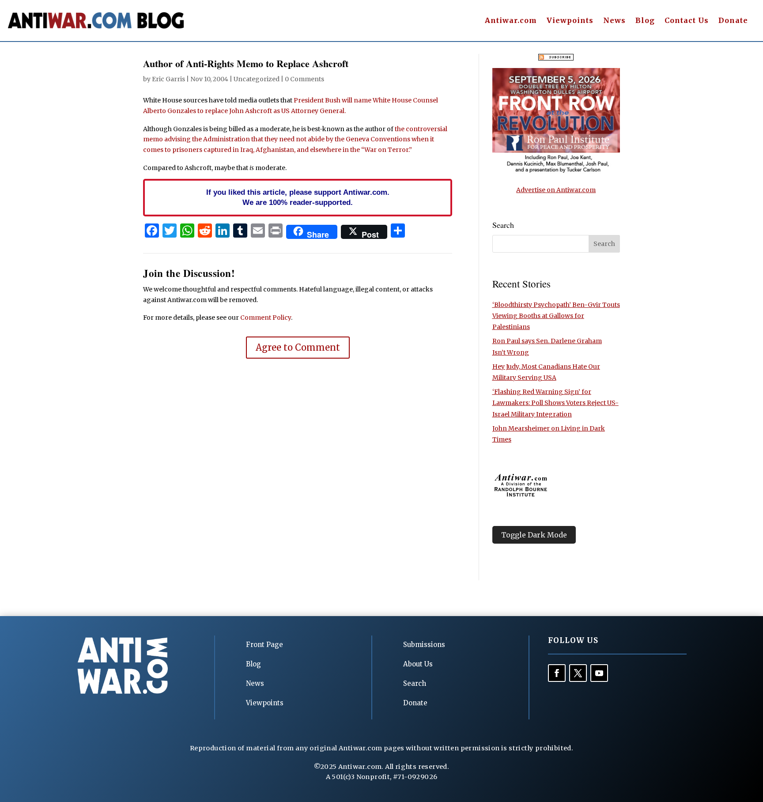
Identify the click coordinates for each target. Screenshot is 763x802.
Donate (733, 21)
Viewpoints (570, 21)
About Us (418, 664)
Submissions (424, 644)
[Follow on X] (578, 673)
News (614, 21)
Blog (645, 21)
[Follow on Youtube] (599, 673)
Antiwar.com (511, 21)
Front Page (264, 644)
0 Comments (304, 79)
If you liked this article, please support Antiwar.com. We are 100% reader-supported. (297, 197)
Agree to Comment (298, 347)
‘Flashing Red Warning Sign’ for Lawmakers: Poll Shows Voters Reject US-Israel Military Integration (555, 403)
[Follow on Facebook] (557, 673)
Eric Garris (168, 79)
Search (414, 683)
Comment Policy (265, 318)
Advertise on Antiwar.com (556, 190)
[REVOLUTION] (556, 171)
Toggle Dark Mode (534, 534)
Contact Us (687, 21)
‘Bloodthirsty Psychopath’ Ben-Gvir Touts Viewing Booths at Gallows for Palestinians (556, 316)
